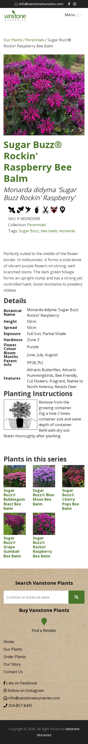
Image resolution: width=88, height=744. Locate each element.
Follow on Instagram (25, 690)
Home (9, 641)
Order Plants (15, 656)
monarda (67, 230)
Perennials (35, 39)
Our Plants (13, 39)
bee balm (49, 230)
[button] (72, 15)
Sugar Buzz (29, 230)
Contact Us (13, 671)
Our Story (12, 664)
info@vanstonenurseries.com (41, 4)
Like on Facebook (21, 683)
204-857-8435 (19, 705)
